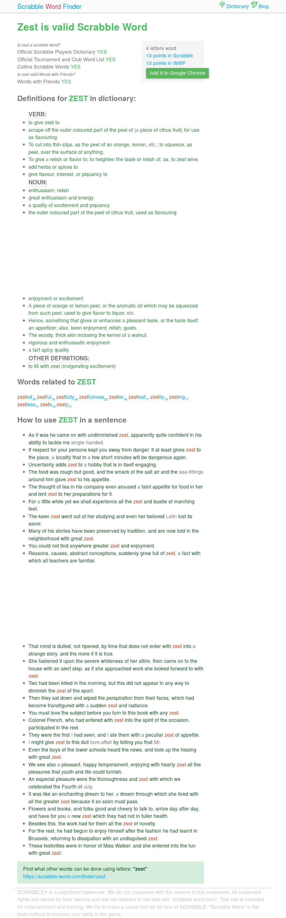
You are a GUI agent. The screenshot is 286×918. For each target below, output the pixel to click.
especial (45, 778)
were (46, 734)
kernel (114, 334)
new (76, 815)
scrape (36, 129)
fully (67, 396)
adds (61, 464)
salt (148, 471)
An (31, 778)
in (192, 434)
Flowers (37, 808)
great (34, 197)
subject (78, 712)
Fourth (69, 786)
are (161, 530)
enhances (110, 320)
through (144, 793)
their (150, 697)
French (54, 719)
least (166, 449)
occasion (179, 719)
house (35, 668)
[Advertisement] (116, 255)
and (72, 197)
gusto (130, 327)
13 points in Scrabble (169, 55)
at (157, 449)
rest (50, 830)
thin (57, 144)
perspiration (119, 697)
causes (59, 553)
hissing (188, 749)
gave (60, 479)
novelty (147, 823)
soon (107, 801)
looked (161, 668)
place (43, 457)
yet (68, 501)
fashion (153, 830)
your (63, 449)
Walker (122, 845)
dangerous (160, 457)
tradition (136, 530)
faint (146, 486)
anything (93, 151)
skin (71, 334)
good (88, 471)
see (41, 764)
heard (114, 749)
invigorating (76, 365)
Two (32, 682)
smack (122, 471)
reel (74, 727)
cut (38, 144)
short (107, 457)
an (109, 144)
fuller (146, 815)
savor (34, 523)
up (168, 749)
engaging (145, 464)
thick (61, 334)
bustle (160, 501)
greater (101, 545)
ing (178, 396)
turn (116, 712)
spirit (148, 719)
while (57, 501)
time (113, 645)
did (129, 682)
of (106, 129)
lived (183, 793)
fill (36, 365)
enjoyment (40, 298)
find (64, 545)
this (121, 682)
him (50, 479)
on (73, 434)
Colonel (37, 719)
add (32, 166)
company (94, 486)
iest (138, 396)
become (37, 705)
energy (86, 197)
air (156, 471)
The (32, 334)
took (159, 749)
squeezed (187, 305)
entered (94, 719)
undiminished (103, 434)
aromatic (126, 305)
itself (192, 320)
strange (36, 653)
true (108, 653)
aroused (127, 486)
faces (163, 697)
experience (104, 501)
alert (66, 668)
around (36, 479)
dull (85, 741)
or (65, 159)
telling (126, 741)
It (29, 793)
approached (118, 668)
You (32, 545)
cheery (124, 808)
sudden (98, 705)
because (80, 801)
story (52, 653)
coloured (82, 129)
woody (46, 334)
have (77, 530)
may (163, 305)
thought (47, 486)
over (46, 151)
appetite (100, 479)
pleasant (136, 320)
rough (66, 471)
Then (34, 697)
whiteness (112, 660)
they (46, 697)
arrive (162, 808)
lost (182, 516)
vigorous (37, 342)
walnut (139, 334)
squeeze (174, 144)
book (142, 712)
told (181, 530)
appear (150, 682)
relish (56, 159)
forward (178, 668)
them (124, 734)
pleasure (65, 778)
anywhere (81, 545)
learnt (186, 830)
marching (184, 501)
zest (49, 122)
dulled (64, 645)
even (111, 486)
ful (46, 396)
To (31, 144)
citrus (165, 129)
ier (118, 396)
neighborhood (43, 538)
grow (145, 553)
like (47, 793)
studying (105, 516)
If (29, 449)
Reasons (38, 553)
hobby (95, 464)
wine (192, 159)
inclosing (87, 334)
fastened (48, 660)
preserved (108, 530)
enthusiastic (72, 342)
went (66, 516)
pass (132, 801)
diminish (37, 690)
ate (113, 734)
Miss (108, 845)
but (77, 471)
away (114, 449)
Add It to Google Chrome (177, 73)
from (33, 312)
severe (91, 660)
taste (130, 159)
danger (141, 449)
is (115, 464)
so (98, 801)
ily (159, 396)
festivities (54, 845)
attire (144, 660)
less (28, 404)
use (195, 129)
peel (122, 129)
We (32, 764)
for (187, 129)
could (45, 545)
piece (146, 129)
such (45, 312)
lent (42, 493)
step (77, 668)
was (44, 434)
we (76, 501)
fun (192, 845)
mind (45, 645)
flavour (46, 173)
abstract (79, 553)
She (32, 660)
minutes (123, 457)
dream (92, 793)
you (103, 449)
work (138, 668)
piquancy (92, 173)
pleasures (39, 771)
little (46, 501)
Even (34, 749)
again (179, 457)
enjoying (140, 764)
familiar (86, 560)
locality (63, 457)
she (99, 668)
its (189, 516)
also (63, 327)
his (198, 434)
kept (93, 449)
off (47, 129)
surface (68, 151)
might (37, 741)
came (63, 434)
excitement (66, 204)
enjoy (101, 830)
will (136, 457)
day (174, 808)
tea (65, 486)
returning (60, 838)
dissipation (89, 838)
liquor (118, 312)
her (199, 486)
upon (69, 660)
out (76, 516)
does (134, 645)
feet (32, 508)
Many (34, 530)
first (66, 734)
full (155, 553)
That (33, 645)
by (123, 530)
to (30, 122)
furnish (113, 771)
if (92, 653)
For (32, 501)
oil (139, 305)
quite (161, 434)
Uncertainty (41, 464)
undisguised (133, 838)
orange (121, 144)
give (38, 122)
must (44, 712)
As (31, 434)
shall (86, 501)
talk (143, 808)
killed (67, 682)
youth (67, 771)
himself (116, 830)
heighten (105, 159)
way (179, 682)
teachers (58, 560)
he (53, 434)
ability (34, 442)
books (64, 808)
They (34, 734)
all (120, 501)
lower (82, 749)
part (98, 129)
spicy (47, 349)
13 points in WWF (166, 62)
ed (26, 396)
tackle (54, 442)
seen (89, 734)
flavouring (46, 136)
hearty (168, 764)
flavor (75, 159)
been (89, 530)
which (150, 305)
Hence (35, 320)
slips (67, 144)
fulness (93, 396)
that (74, 320)
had (43, 682)
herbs (44, 166)
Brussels (38, 838)
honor (90, 845)
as (31, 136)
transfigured (61, 705)
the (55, 129)
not (55, 545)
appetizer (45, 327)
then (158, 660)
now (171, 530)
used (141, 212)
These (35, 845)
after (184, 808)
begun (81, 830)
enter (155, 645)
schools (97, 749)
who (69, 719)
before (94, 712)
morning (97, 682)
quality (40, 204)
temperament (113, 764)
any (169, 682)
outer (66, 129)
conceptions (102, 553)
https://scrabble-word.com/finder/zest (64, 876)
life (88, 771)
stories (63, 530)
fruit (177, 129)
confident (178, 434)
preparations (87, 493)
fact (186, 553)
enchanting (71, 793)
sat (55, 697)
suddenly (129, 553)
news (136, 749)
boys (55, 749)
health (160, 815)
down (66, 697)
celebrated (40, 786)
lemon (139, 144)
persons (78, 449)
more (84, 653)
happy (90, 764)
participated (41, 727)
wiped (90, 697)
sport (87, 690)
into (47, 144)
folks (88, 808)
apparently (142, 434)
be (172, 305)
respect (41, 449)
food (43, 471)
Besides (37, 823)
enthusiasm (41, 190)
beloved (156, 516)
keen (76, 327)
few (96, 457)
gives (86, 320)
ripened (90, 645)
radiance (138, 705)
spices (65, 166)
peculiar (154, 734)
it (37, 434)
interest (65, 173)
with (44, 365)
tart (36, 349)
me (66, 442)
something (57, 320)
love (55, 712)
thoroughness (112, 778)
